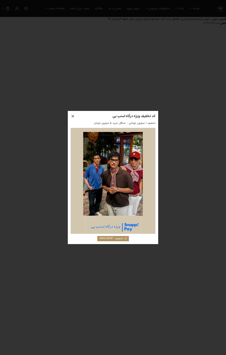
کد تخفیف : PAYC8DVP (113, 238)
